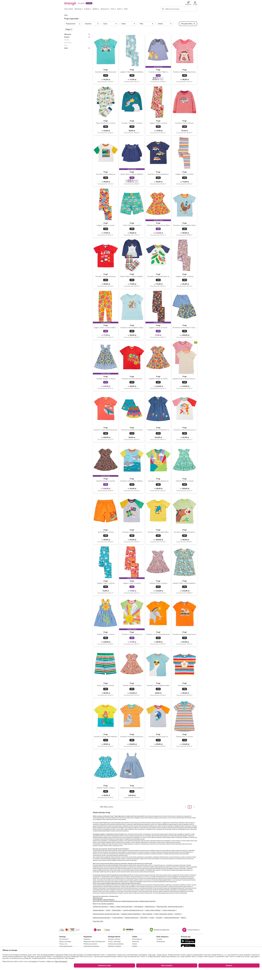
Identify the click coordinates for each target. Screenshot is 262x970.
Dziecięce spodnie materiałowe (131, 914)
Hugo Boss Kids (98, 921)
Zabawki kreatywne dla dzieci (147, 901)
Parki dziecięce (138, 907)
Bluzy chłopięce (147, 914)
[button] (195, 3)
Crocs (101, 901)
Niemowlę (67, 34)
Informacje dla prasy (65, 946)
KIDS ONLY (143, 918)
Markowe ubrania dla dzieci (101, 918)
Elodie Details (116, 910)
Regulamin (87, 939)
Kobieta (134, 946)
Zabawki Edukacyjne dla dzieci (130, 901)
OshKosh (178, 914)
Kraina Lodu (117, 901)
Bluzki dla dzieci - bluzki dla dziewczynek (169, 907)
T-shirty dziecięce (117, 918)
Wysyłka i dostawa (114, 939)
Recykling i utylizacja (114, 946)
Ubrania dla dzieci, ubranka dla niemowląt (106, 914)
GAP (98, 901)
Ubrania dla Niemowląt (171, 918)
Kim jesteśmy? (63, 939)
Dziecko (66, 37)
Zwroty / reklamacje (114, 941)
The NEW (159, 918)
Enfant (108, 910)
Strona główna (137, 939)
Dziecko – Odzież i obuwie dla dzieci (121, 907)
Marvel (111, 901)
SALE (66, 48)
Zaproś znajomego (65, 941)
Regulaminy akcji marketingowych (94, 941)
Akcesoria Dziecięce (108, 899)
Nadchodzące (160, 941)
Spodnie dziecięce (98, 910)
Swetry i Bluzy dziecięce (152, 910)
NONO (183, 918)
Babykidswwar (150, 907)
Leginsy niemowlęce (169, 910)
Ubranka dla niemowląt (100, 907)
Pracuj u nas (63, 944)
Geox (94, 901)
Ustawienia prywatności (91, 946)
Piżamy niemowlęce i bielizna (163, 914)
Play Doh (106, 901)
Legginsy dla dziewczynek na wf (133, 910)
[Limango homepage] (70, 3)
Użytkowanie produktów (116, 944)
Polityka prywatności (90, 944)
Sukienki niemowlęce (131, 918)
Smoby (152, 918)
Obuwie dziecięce (97, 899)
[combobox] (178, 9)
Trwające (159, 939)
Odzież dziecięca (97, 898)
